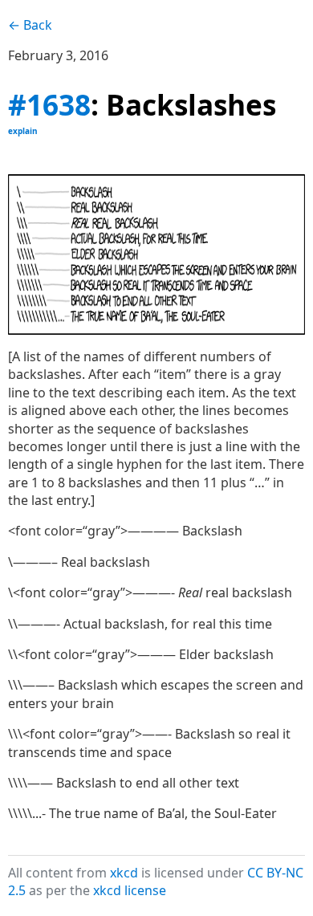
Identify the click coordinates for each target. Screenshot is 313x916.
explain (23, 130)
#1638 (49, 104)
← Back (30, 25)
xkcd (124, 872)
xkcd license (129, 890)
